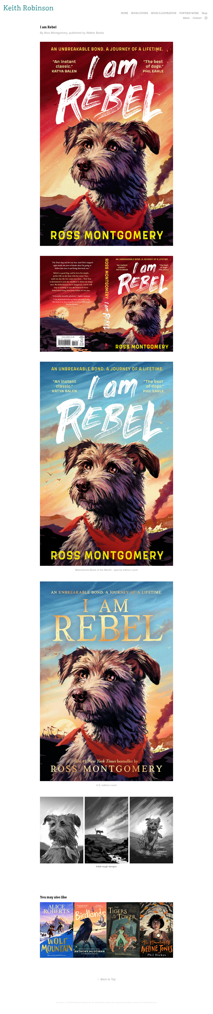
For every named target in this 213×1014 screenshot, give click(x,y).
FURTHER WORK (189, 13)
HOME (124, 13)
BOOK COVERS (139, 13)
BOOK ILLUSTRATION (163, 13)
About (186, 17)
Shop (204, 13)
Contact (197, 17)
